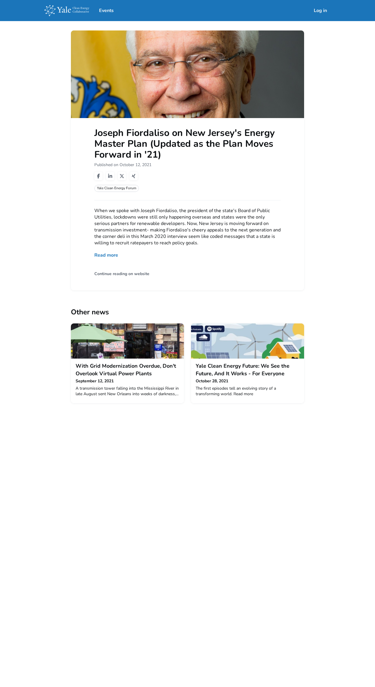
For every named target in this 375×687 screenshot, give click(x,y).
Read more (106, 255)
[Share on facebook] (98, 176)
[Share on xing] (133, 176)
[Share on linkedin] (110, 176)
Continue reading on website (121, 273)
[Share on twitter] (122, 176)
